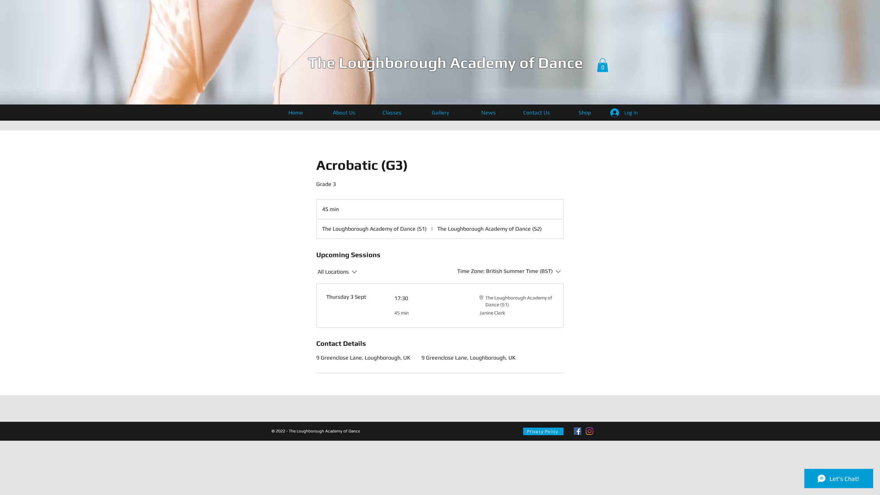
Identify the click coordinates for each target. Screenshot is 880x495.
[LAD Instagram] (589, 431)
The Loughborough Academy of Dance (445, 63)
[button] (602, 65)
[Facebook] (577, 431)
